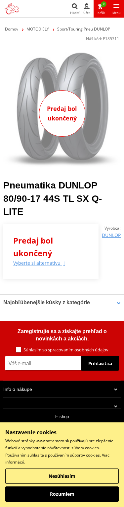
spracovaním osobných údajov (78, 350)
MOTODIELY (37, 29)
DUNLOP (111, 235)
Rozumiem (62, 494)
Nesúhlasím (62, 476)
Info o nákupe (17, 389)
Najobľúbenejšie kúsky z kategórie (46, 302)
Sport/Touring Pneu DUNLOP (83, 29)
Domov (11, 29)
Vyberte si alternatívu (37, 263)
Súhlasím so (65, 350)
